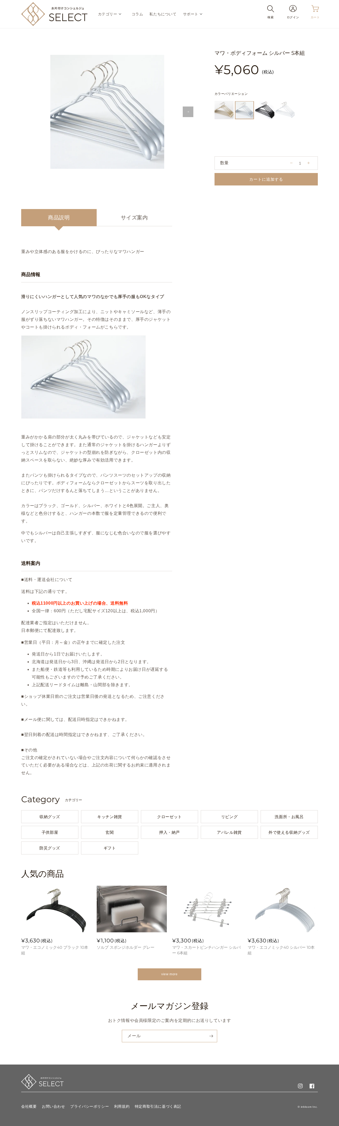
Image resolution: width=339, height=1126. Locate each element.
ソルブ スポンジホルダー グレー (125, 947)
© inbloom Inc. (308, 1106)
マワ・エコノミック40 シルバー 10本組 (281, 950)
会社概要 (29, 1106)
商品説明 (59, 217)
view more (169, 974)
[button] (111, 14)
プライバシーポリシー (89, 1106)
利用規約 (122, 1106)
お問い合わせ (53, 1106)
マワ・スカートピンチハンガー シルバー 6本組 (206, 950)
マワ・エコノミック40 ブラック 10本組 (54, 950)
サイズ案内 (134, 217)
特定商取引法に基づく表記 (158, 1106)
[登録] (211, 1036)
